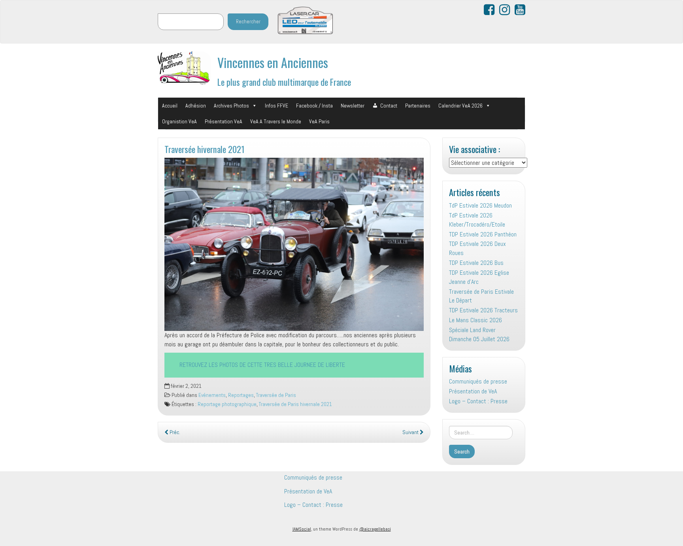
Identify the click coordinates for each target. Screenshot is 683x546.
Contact (388, 105)
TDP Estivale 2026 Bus (476, 263)
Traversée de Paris (276, 395)
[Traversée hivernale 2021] (294, 244)
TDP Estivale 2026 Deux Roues (477, 248)
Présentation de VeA (473, 391)
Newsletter (352, 105)
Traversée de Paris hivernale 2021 (295, 404)
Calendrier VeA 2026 (460, 105)
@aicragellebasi (375, 529)
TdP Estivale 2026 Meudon (480, 205)
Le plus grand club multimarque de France (284, 81)
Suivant (411, 432)
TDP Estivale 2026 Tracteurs (483, 310)
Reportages (241, 395)
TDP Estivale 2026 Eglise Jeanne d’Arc (479, 277)
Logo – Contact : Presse (478, 401)
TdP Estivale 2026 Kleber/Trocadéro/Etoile (477, 220)
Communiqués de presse (478, 381)
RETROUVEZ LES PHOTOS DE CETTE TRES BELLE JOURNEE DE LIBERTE (262, 365)
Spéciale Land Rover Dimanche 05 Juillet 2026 (479, 334)
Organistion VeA (179, 121)
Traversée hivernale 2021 (204, 148)
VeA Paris (319, 121)
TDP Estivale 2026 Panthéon (483, 234)
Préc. (174, 432)
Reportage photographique (227, 404)
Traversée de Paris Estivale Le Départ (481, 296)
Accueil (169, 105)
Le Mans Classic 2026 (475, 320)
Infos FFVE (276, 105)
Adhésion (195, 105)
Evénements (212, 395)
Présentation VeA (223, 121)
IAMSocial (301, 529)
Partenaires (417, 105)
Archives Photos (231, 105)
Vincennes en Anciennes (272, 62)
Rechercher (248, 21)
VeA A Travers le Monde (275, 121)
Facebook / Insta (314, 105)
